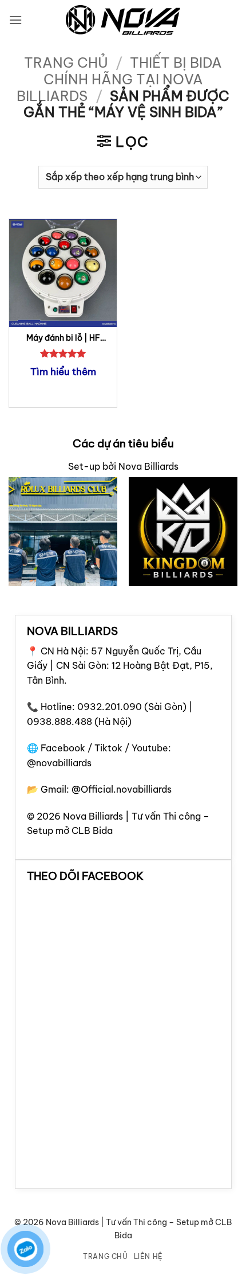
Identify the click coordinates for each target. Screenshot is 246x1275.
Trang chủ (66, 62)
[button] (15, 20)
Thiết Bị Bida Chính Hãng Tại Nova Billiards (119, 79)
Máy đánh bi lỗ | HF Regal (63, 338)
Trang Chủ (105, 1256)
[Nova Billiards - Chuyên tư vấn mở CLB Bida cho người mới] (123, 20)
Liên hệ (148, 1256)
